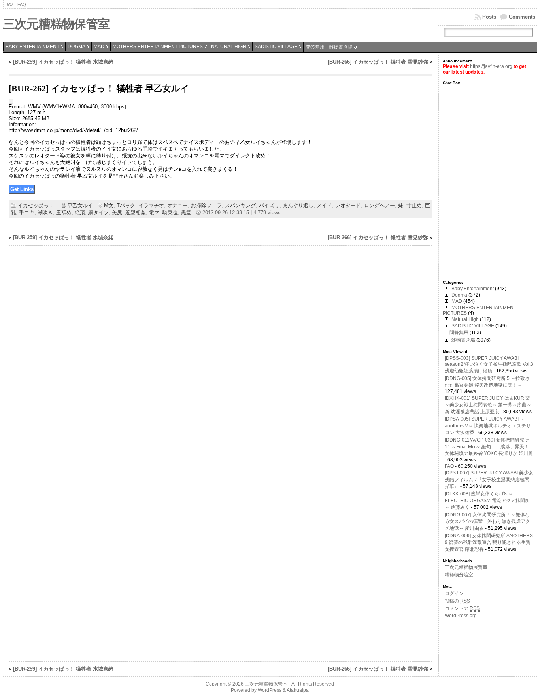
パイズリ (269, 205)
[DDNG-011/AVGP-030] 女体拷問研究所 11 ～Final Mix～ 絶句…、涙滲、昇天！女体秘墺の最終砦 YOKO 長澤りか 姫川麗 (489, 446)
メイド (324, 205)
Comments (522, 17)
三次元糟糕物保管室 (56, 24)
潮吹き (45, 212)
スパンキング (240, 205)
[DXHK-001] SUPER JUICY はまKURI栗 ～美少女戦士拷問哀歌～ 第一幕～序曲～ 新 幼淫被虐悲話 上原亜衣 (488, 404)
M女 (108, 205)
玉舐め (64, 212)
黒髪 (186, 212)
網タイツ (98, 212)
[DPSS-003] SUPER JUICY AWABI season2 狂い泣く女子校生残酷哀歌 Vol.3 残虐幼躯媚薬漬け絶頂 (489, 364)
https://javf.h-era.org (491, 66)
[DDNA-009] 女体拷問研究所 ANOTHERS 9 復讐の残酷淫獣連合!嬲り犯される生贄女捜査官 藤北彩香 (489, 542)
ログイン (454, 593)
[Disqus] (220, 352)
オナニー (177, 205)
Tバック (126, 205)
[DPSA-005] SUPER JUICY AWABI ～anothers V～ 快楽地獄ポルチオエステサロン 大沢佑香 (488, 425)
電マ (154, 212)
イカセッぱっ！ (36, 205)
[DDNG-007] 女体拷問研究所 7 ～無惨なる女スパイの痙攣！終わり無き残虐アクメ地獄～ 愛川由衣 (487, 521)
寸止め (414, 205)
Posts (489, 17)
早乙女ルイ (80, 205)
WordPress (269, 690)
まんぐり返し (298, 205)
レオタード (348, 205)
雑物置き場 (341, 47)
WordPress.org (461, 615)
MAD (99, 46)
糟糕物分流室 (459, 575)
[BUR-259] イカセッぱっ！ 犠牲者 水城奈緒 (63, 62)
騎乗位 (170, 212)
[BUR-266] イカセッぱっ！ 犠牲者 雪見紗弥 (378, 62)
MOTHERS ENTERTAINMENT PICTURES (158, 46)
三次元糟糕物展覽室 (466, 567)
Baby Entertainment (32, 46)
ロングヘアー (379, 205)
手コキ (26, 212)
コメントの (462, 608)
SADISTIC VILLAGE (276, 46)
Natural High (228, 46)
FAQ (449, 466)
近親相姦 (135, 212)
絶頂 (80, 212)
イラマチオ (151, 205)
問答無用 (315, 47)
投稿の (457, 601)
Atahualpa (298, 690)
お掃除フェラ (206, 205)
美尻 (117, 212)
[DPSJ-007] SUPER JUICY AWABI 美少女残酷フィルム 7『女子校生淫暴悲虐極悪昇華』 (489, 479)
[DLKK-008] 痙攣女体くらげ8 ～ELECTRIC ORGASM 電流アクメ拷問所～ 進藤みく (487, 500)
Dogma (76, 46)
